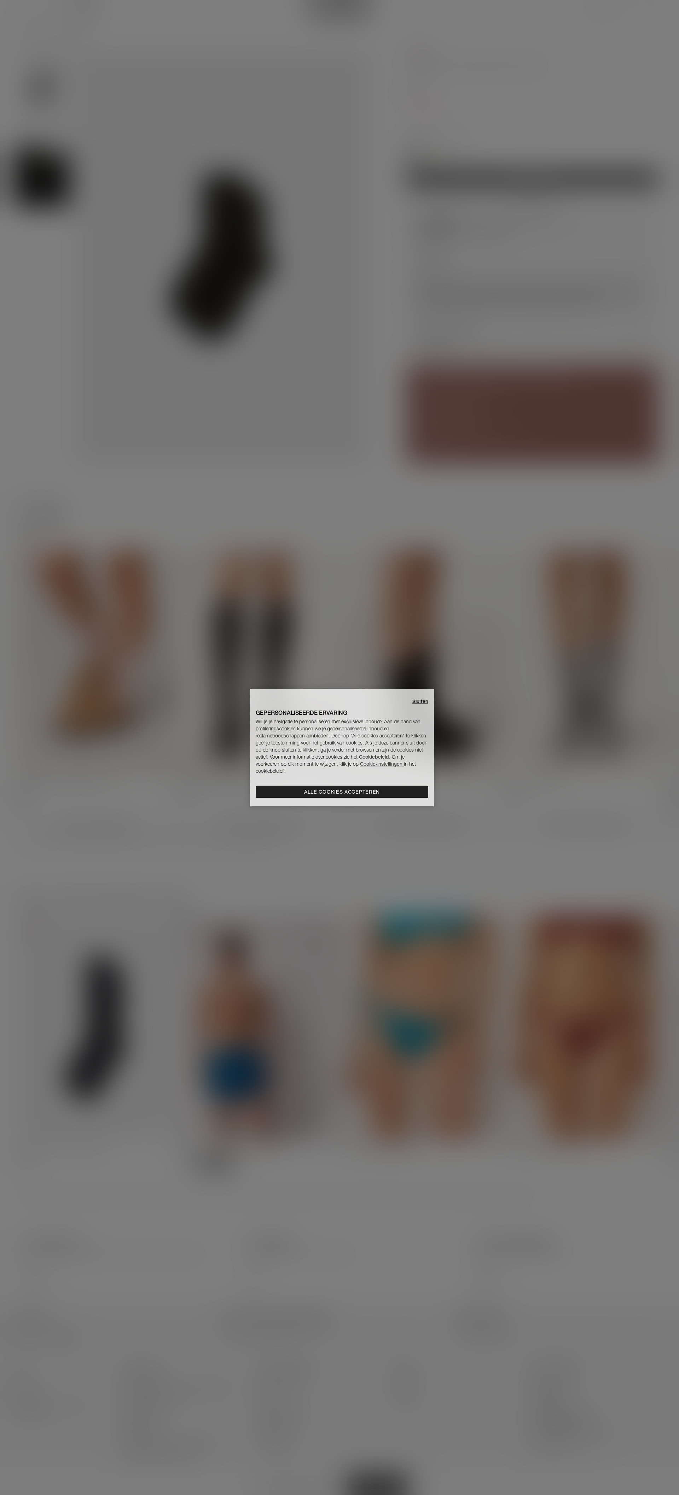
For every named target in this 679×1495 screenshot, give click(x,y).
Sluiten (420, 701)
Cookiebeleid (374, 757)
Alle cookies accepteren (342, 792)
